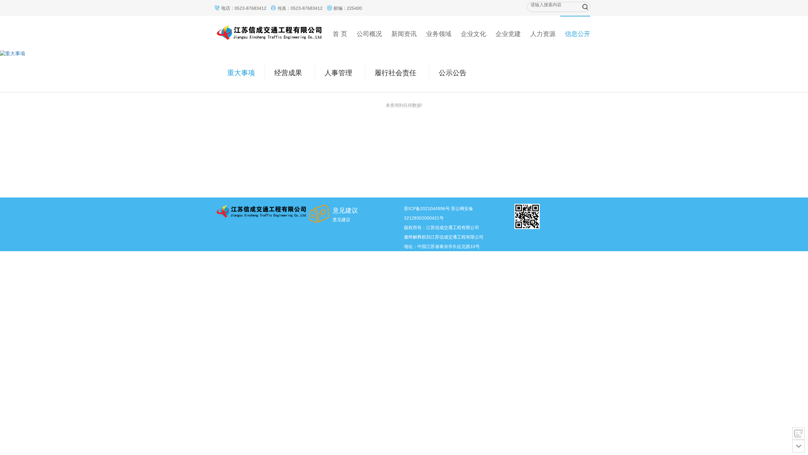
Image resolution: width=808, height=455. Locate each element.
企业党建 (508, 33)
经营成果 (288, 73)
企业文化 (473, 33)
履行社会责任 (395, 73)
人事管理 (338, 73)
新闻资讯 (404, 33)
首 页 (340, 33)
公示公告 (452, 73)
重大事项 (241, 73)
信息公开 (577, 33)
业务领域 (438, 33)
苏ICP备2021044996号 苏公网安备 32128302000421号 (438, 213)
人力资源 (543, 33)
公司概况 (369, 33)
